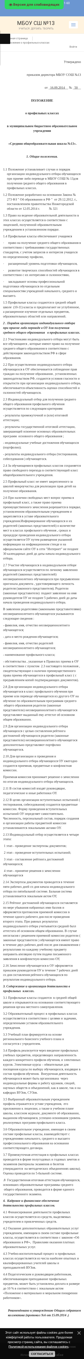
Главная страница (17, 38)
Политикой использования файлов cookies (39, 1346)
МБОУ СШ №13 (36, 25)
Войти (73, 46)
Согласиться (42, 1354)
